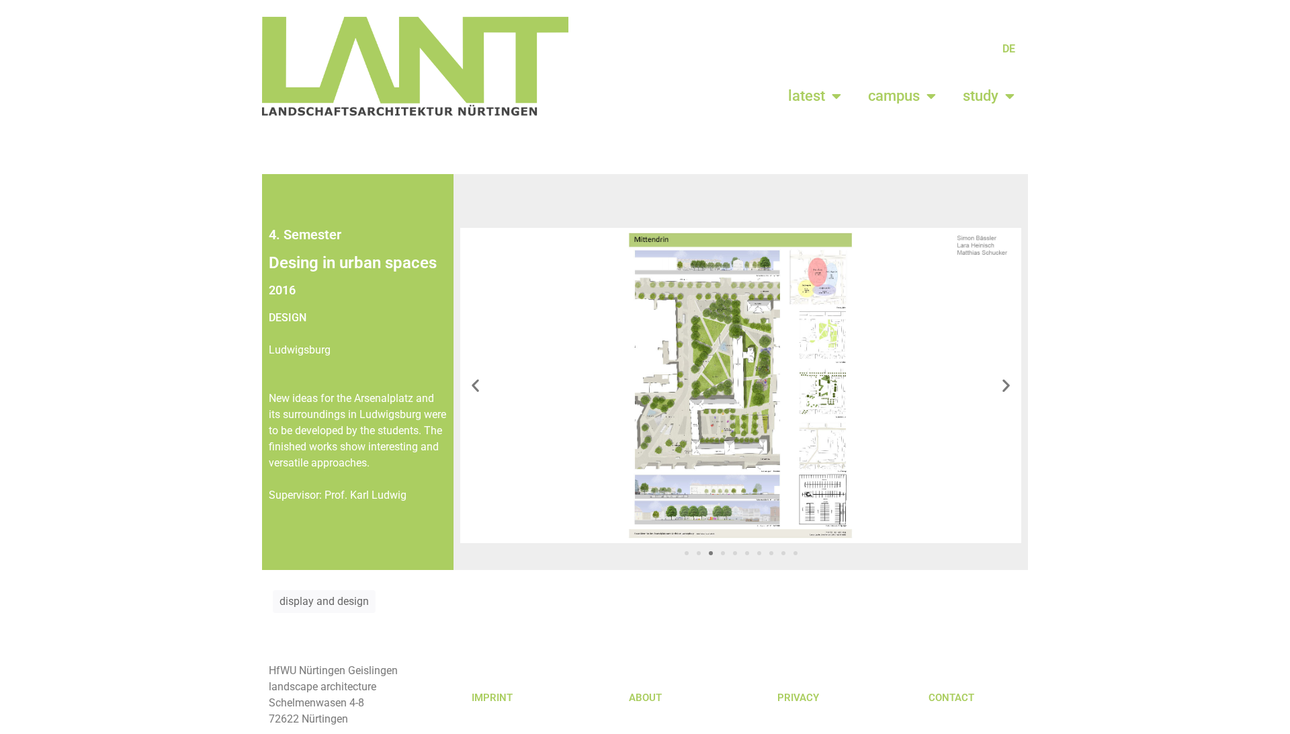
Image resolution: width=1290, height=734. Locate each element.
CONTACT (951, 698)
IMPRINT (492, 698)
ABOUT (645, 698)
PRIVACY (798, 698)
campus (894, 95)
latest (806, 95)
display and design (324, 601)
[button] (475, 385)
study (980, 95)
